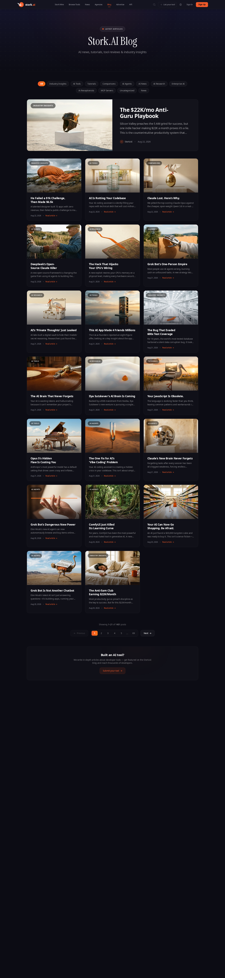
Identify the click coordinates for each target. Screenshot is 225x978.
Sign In (190, 4)
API (130, 4)
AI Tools (77, 83)
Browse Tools (74, 4)
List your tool (169, 4)
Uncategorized (127, 90)
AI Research (159, 83)
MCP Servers (107, 90)
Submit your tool (112, 670)
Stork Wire (59, 4)
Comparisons (109, 83)
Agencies (98, 4)
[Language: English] (180, 4)
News (87, 4)
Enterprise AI (178, 83)
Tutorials (91, 83)
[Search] (154, 4)
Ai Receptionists (86, 90)
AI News (143, 83)
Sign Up (202, 4)
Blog (109, 4)
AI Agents (127, 83)
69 (133, 633)
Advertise (120, 4)
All (41, 83)
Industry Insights (57, 83)
